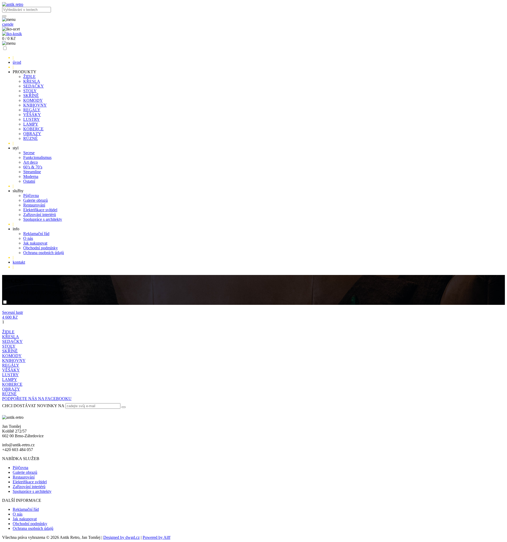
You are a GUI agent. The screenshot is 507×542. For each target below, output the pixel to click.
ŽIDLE (29, 76)
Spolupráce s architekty (42, 219)
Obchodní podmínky (40, 248)
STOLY (30, 91)
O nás (28, 238)
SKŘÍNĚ (31, 95)
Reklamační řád (36, 233)
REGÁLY (31, 110)
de (11, 24)
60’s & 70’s (32, 167)
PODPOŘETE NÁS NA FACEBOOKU (37, 398)
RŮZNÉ (30, 138)
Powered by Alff (156, 537)
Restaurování (34, 205)
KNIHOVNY (35, 105)
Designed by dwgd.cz (121, 537)
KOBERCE (33, 129)
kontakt (19, 262)
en (8, 24)
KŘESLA (31, 81)
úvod (17, 62)
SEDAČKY (33, 86)
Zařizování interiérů (39, 214)
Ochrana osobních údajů (43, 252)
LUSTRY (31, 119)
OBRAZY (32, 133)
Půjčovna (31, 195)
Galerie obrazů (35, 200)
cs (4, 24)
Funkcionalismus (37, 157)
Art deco (30, 162)
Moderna (30, 176)
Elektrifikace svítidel (40, 210)
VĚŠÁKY (32, 114)
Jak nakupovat (35, 243)
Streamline (32, 171)
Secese (29, 152)
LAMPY (30, 124)
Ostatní (29, 181)
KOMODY (33, 100)
